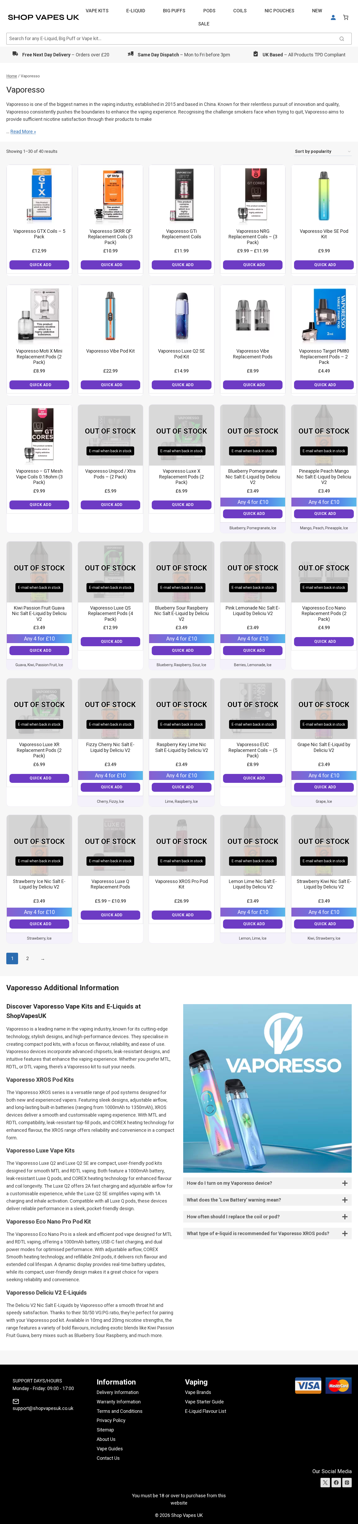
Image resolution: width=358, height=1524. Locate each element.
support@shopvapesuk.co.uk (43, 1408)
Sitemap (105, 1430)
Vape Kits (97, 10)
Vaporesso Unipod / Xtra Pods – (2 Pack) (110, 474)
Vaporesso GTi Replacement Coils (181, 234)
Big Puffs (174, 10)
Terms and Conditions (120, 1411)
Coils (240, 10)
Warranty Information (119, 1401)
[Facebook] (336, 1482)
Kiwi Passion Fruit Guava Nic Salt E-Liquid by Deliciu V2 (39, 613)
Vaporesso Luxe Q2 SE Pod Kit (181, 353)
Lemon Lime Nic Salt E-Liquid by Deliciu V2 (253, 884)
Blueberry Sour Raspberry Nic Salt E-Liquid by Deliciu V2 (181, 613)
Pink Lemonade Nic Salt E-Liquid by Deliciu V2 (253, 610)
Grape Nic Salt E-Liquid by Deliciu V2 (323, 747)
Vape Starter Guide (204, 1401)
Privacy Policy (111, 1420)
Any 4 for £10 (252, 502)
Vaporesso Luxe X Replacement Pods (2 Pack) (181, 476)
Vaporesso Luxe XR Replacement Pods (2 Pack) (39, 750)
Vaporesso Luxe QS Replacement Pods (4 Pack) (110, 613)
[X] (325, 1482)
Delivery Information (118, 1392)
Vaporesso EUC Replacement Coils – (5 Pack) (253, 750)
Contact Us (108, 1458)
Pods (209, 10)
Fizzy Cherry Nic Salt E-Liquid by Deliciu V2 (110, 747)
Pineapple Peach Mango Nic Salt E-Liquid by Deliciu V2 (324, 476)
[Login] (333, 17)
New (317, 10)
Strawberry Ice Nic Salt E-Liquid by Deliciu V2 (39, 884)
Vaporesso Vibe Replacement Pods (253, 353)
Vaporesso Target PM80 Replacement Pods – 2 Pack (324, 356)
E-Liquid (135, 10)
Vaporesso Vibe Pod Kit (110, 351)
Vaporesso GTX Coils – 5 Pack (39, 234)
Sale (203, 23)
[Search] (341, 38)
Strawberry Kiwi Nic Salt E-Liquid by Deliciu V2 (324, 884)
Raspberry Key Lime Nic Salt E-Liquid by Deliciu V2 (181, 747)
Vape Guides (110, 1448)
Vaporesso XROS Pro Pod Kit (181, 884)
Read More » (23, 131)
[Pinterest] (347, 1482)
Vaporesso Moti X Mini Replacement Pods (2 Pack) (39, 356)
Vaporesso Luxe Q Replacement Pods (110, 884)
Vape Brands (198, 1392)
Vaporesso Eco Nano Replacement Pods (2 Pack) (324, 613)
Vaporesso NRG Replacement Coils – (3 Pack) (253, 236)
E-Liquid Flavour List (205, 1411)
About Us (106, 1439)
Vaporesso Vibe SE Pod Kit (324, 234)
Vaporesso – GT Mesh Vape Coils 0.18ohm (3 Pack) (39, 476)
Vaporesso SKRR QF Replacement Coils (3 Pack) (110, 236)
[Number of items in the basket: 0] (346, 17)
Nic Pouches (279, 10)
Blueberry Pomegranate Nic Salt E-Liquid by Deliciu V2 (253, 476)
